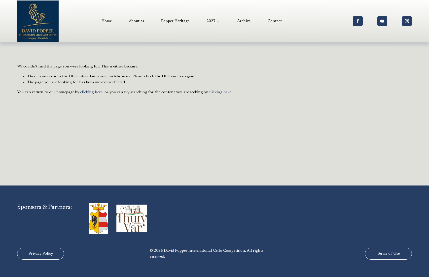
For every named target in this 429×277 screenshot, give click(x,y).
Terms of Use (388, 254)
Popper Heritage (175, 21)
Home (107, 21)
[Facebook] (358, 21)
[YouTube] (382, 21)
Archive (243, 21)
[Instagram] (407, 21)
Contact (275, 21)
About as (136, 21)
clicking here (91, 92)
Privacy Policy (41, 254)
